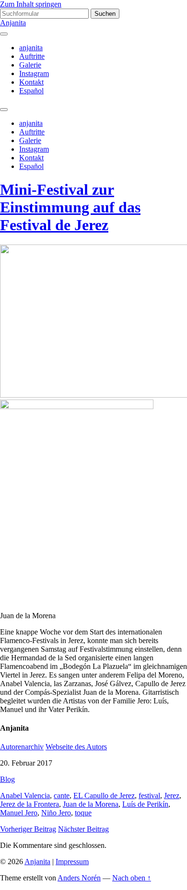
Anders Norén (79, 878)
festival (149, 795)
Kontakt (31, 82)
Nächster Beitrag (83, 829)
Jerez (171, 795)
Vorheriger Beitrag (28, 829)
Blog (7, 779)
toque (83, 813)
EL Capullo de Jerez (104, 795)
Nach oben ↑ (131, 878)
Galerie (30, 65)
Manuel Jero (18, 813)
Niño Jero (56, 813)
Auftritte (32, 56)
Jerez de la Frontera (29, 804)
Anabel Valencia (25, 795)
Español (31, 91)
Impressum (72, 861)
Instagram (34, 73)
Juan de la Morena (90, 804)
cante (62, 795)
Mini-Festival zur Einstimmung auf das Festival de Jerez (70, 207)
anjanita (31, 48)
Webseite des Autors (76, 747)
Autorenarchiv (22, 747)
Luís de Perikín (145, 804)
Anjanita (13, 23)
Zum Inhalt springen (30, 4)
